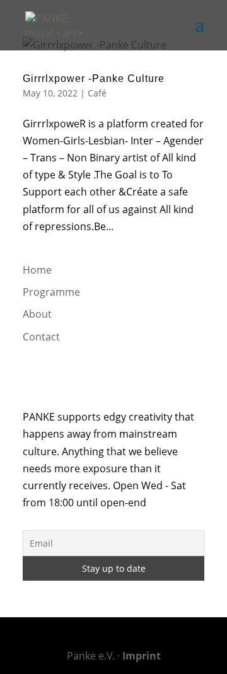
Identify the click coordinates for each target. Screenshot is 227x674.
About (37, 314)
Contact (41, 337)
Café (97, 93)
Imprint (141, 656)
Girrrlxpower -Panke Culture (94, 78)
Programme (51, 292)
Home (37, 270)
